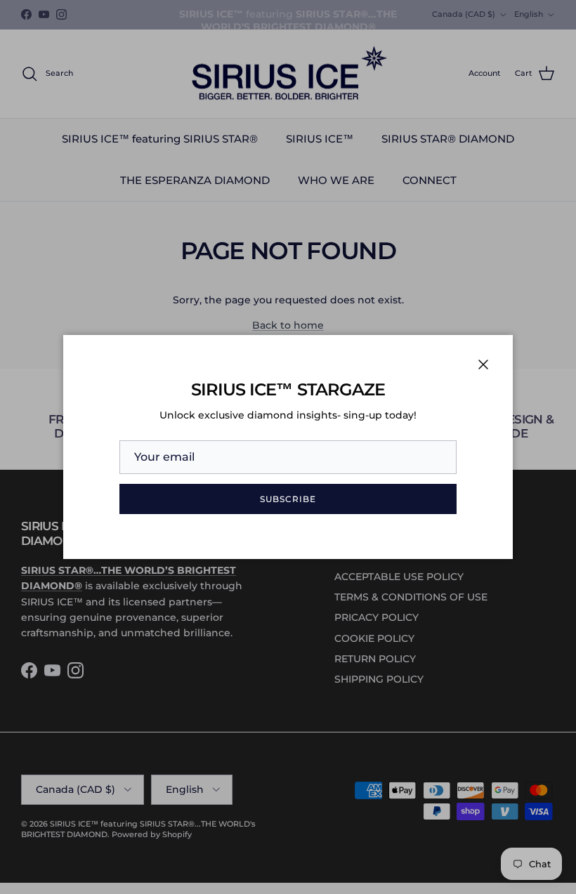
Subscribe (288, 499)
